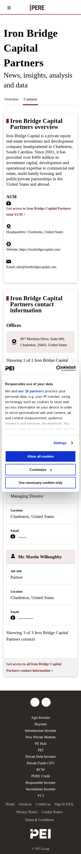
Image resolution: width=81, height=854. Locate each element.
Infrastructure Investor (40, 730)
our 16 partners (31, 391)
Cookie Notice (52, 812)
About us (25, 804)
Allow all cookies (40, 456)
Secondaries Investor (40, 789)
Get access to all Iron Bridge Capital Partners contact (33, 667)
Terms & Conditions (39, 820)
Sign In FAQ (64, 804)
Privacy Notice (27, 812)
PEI (40, 750)
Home (10, 804)
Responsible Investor (40, 782)
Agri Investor (40, 717)
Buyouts (41, 724)
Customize (37, 470)
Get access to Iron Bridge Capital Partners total (38, 211)
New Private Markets (40, 737)
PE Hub (40, 743)
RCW (40, 769)
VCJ (40, 796)
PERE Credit (40, 776)
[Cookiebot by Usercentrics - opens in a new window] (57, 368)
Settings (60, 443)
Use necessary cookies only (40, 483)
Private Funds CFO (40, 763)
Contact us (43, 804)
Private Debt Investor (40, 756)
